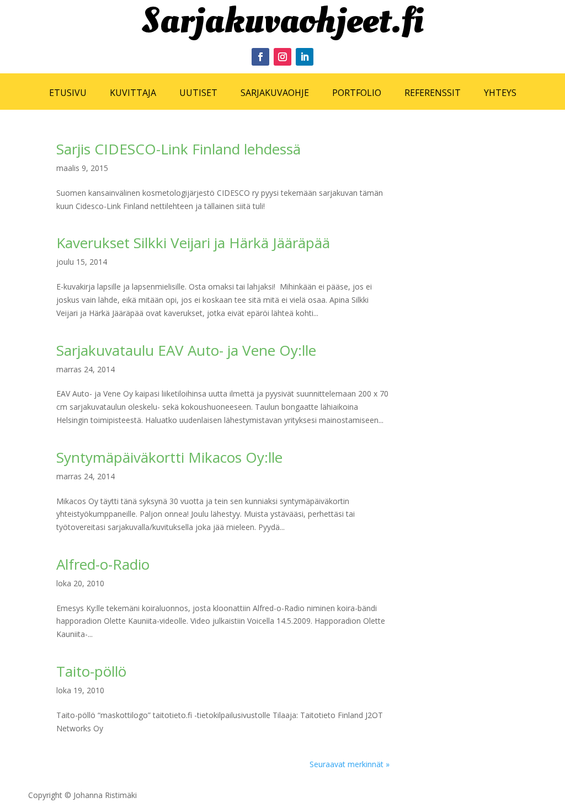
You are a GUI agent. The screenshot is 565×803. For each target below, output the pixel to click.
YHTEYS (500, 93)
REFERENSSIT (432, 93)
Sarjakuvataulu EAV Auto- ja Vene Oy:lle (186, 350)
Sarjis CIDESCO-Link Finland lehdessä (178, 149)
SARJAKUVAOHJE (275, 93)
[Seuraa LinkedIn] (304, 57)
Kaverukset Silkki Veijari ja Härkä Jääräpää (193, 243)
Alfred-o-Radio (103, 564)
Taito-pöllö (91, 671)
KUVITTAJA (133, 93)
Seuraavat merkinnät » (350, 764)
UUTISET (198, 93)
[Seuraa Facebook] (260, 57)
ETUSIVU (68, 93)
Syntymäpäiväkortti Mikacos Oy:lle (169, 457)
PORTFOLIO (356, 93)
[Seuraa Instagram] (282, 57)
